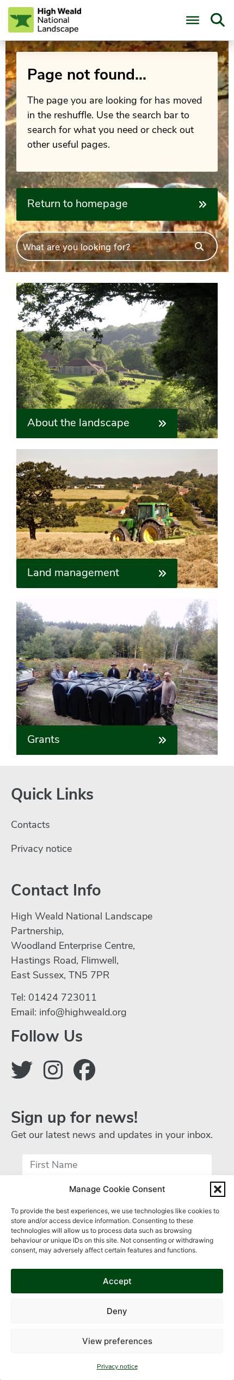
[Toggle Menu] (192, 20)
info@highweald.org (83, 1013)
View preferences (117, 1341)
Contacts (30, 826)
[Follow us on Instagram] (53, 1072)
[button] (217, 1189)
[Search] (199, 246)
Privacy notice (117, 1367)
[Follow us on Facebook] (84, 1072)
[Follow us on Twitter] (22, 1072)
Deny (117, 1311)
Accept (117, 1281)
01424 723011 (62, 998)
